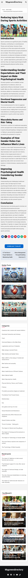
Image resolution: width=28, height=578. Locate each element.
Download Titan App (14, 298)
